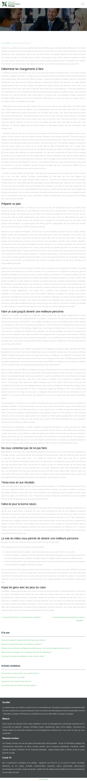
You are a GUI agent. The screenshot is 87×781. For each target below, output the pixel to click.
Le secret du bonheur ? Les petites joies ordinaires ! (22, 617)
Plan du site (43, 779)
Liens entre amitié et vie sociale (13, 677)
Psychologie (7, 43)
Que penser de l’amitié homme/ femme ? (16, 681)
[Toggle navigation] (83, 4)
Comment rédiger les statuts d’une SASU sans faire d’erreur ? (23, 640)
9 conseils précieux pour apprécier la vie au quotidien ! (68, 618)
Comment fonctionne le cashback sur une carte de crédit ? (23, 656)
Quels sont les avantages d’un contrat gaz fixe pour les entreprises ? (26, 652)
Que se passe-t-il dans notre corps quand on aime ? (20, 673)
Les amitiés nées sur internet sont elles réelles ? (18, 685)
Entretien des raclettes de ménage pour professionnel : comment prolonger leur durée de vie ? (36, 648)
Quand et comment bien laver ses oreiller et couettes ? (21, 644)
